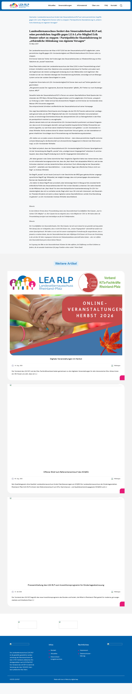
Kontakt (114, 5)
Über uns (95, 5)
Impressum (84, 650)
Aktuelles (51, 5)
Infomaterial (82, 5)
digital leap (74, 679)
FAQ (106, 5)
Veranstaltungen (65, 5)
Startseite (32, 17)
